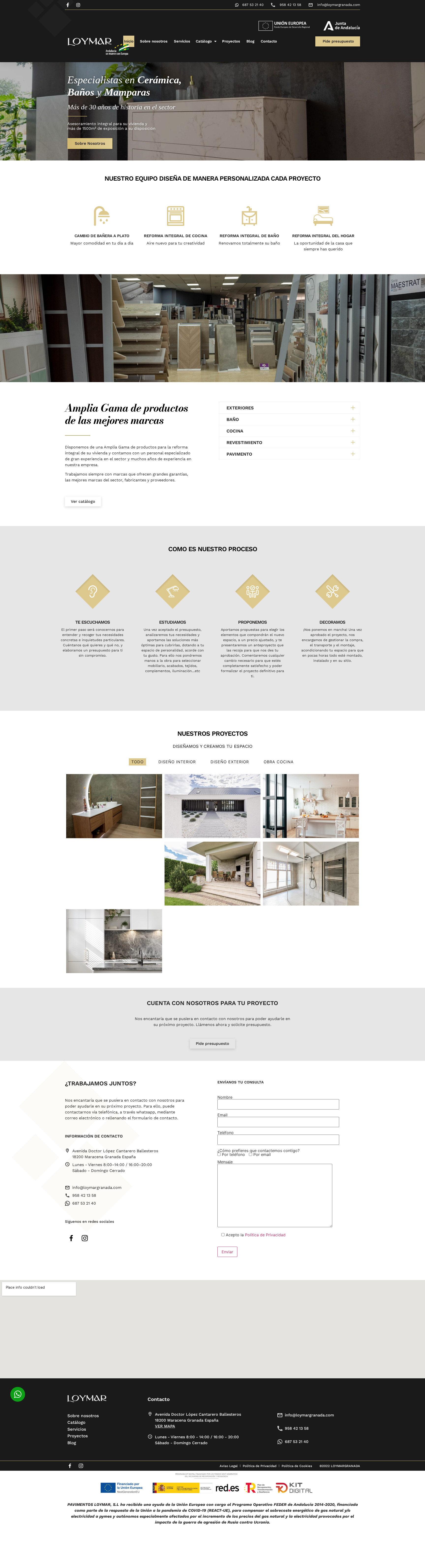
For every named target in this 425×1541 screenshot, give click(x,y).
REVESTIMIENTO (244, 442)
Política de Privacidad (265, 1234)
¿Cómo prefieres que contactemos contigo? (258, 1152)
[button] (289, 407)
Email (222, 1115)
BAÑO (233, 419)
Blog (250, 41)
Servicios (182, 41)
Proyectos (231, 41)
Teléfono (225, 1133)
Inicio (129, 41)
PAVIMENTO (239, 454)
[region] (212, 111)
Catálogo (204, 41)
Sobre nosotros (153, 41)
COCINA (235, 431)
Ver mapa (165, 1426)
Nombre (224, 1097)
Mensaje (225, 1162)
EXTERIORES (240, 408)
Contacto (269, 41)
